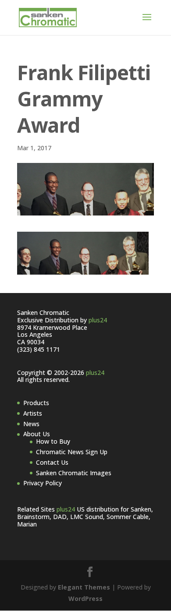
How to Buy (53, 441)
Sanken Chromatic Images (73, 473)
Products (36, 403)
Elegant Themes (84, 587)
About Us (36, 434)
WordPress (85, 598)
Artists (32, 413)
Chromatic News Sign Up (71, 452)
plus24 (98, 320)
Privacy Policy (42, 483)
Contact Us (52, 462)
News (31, 424)
